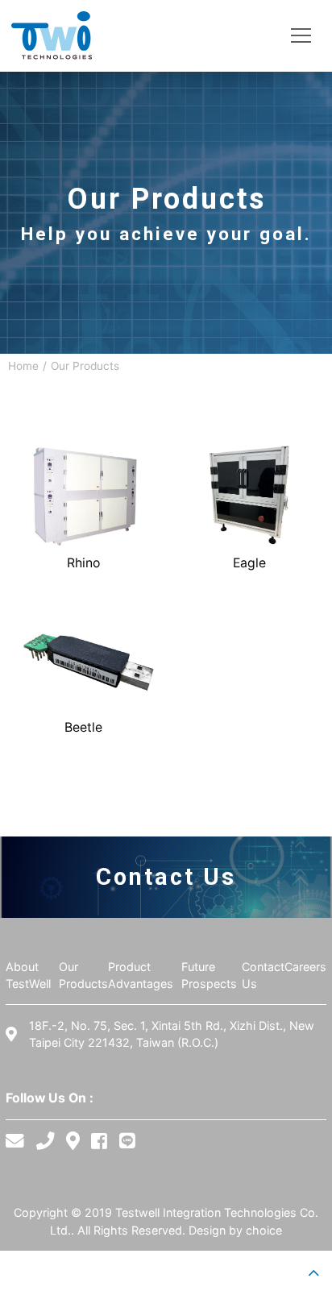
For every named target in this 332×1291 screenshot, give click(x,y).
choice (264, 1230)
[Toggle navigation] (301, 36)
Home (23, 365)
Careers (305, 966)
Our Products (85, 365)
